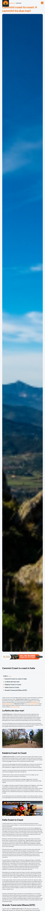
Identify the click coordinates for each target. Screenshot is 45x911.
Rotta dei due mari (35, 702)
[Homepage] (5, 3)
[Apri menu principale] (42, 3)
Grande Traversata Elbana (31, 703)
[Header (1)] (22, 656)
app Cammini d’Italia (15, 707)
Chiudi (10, 676)
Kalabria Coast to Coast (7, 703)
